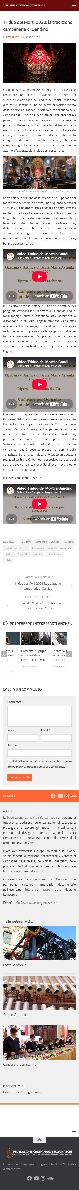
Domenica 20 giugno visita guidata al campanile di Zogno (33, 655)
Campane (56, 541)
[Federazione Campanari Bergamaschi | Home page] (31, 5)
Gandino (9, 554)
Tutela (8, 560)
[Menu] (73, 5)
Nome (12, 730)
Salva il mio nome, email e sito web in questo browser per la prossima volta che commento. (39, 764)
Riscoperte (22, 554)
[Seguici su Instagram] (66, 795)
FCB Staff (12, 37)
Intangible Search (38, 889)
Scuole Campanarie (17, 1015)
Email (45, 730)
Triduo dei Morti (54, 554)
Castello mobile (14, 965)
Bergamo (26, 541)
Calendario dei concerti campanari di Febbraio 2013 (63, 655)
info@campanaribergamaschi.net (36, 903)
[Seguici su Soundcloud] (73, 795)
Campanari (41, 541)
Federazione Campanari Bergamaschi (51, 547)
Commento (15, 702)
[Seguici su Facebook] (53, 795)
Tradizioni (37, 554)
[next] (69, 654)
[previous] (4, 654)
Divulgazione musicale (16, 547)
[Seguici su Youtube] (59, 795)
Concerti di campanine (19, 1064)
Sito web (12, 745)
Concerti (69, 541)
